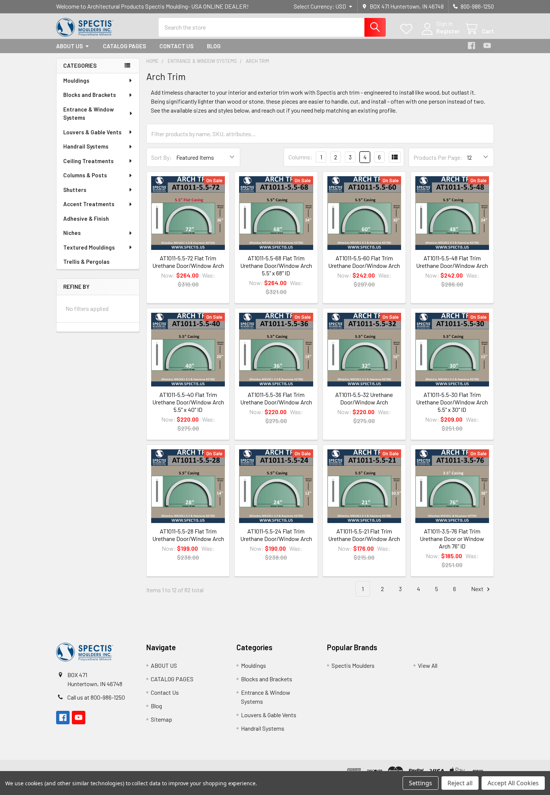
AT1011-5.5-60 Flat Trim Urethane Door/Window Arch (364, 261)
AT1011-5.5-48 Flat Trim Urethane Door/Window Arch (452, 261)
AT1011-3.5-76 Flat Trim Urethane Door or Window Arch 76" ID (452, 539)
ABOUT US (69, 46)
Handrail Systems (86, 146)
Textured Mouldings (89, 247)
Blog (214, 46)
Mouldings (76, 80)
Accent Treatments (88, 204)
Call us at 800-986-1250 (96, 697)
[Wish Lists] (408, 29)
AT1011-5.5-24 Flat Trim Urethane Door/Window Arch (276, 535)
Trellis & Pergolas (86, 261)
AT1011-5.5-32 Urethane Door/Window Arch (364, 398)
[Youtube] (487, 45)
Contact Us (176, 46)
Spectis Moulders (353, 665)
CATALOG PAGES (124, 46)
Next (478, 588)
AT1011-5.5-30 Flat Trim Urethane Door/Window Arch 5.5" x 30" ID (452, 402)
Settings (420, 783)
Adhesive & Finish (86, 218)
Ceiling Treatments (88, 161)
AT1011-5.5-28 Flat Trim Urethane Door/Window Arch (188, 535)
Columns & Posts (85, 175)
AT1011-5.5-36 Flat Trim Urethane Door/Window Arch (276, 398)
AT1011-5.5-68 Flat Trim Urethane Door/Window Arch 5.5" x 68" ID (276, 265)
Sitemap (161, 719)
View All (427, 665)
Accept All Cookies (513, 783)
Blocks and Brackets (89, 94)
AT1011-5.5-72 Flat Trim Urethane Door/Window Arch (188, 261)
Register (448, 30)
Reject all (460, 783)
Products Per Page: (437, 157)
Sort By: (161, 157)
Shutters (74, 189)
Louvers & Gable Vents (92, 132)
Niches (72, 232)
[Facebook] (471, 45)
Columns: (300, 156)
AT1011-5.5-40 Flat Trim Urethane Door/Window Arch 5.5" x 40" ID (188, 402)
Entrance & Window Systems (88, 113)
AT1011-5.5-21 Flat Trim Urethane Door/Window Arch (364, 535)
